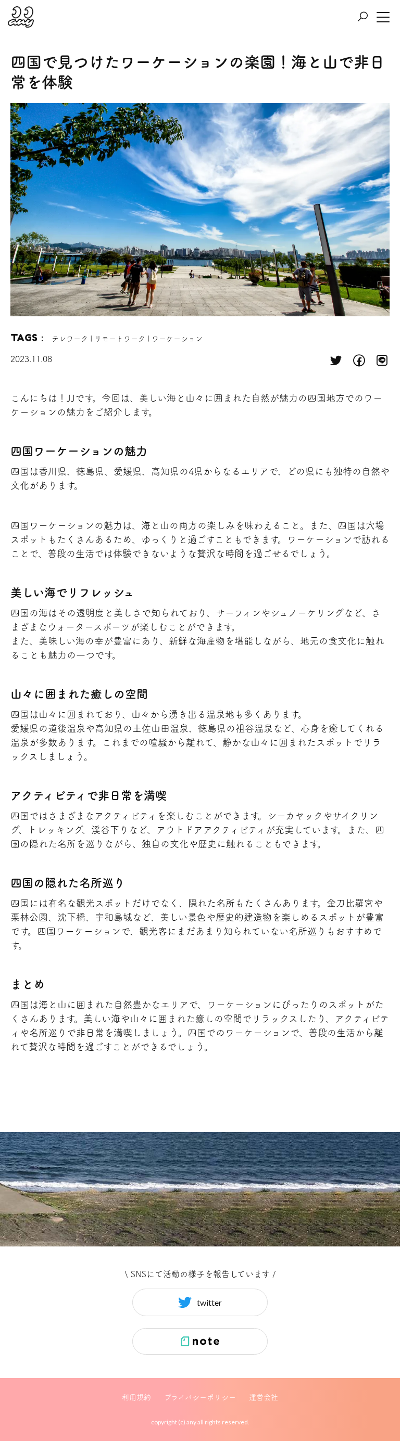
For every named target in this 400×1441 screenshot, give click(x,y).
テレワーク (70, 338)
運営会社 (263, 1397)
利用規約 (136, 1397)
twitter (209, 1302)
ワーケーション (177, 338)
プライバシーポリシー (200, 1397)
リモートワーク (119, 338)
